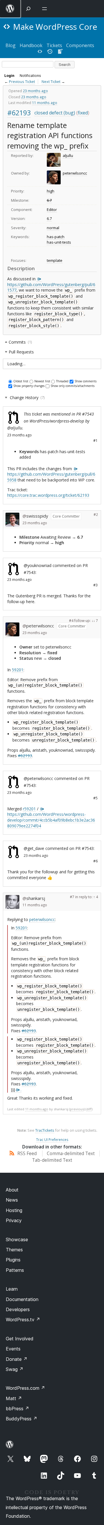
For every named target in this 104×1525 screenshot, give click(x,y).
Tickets (54, 45)
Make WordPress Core (55, 27)
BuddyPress (21, 1419)
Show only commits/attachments (72, 386)
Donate (16, 1359)
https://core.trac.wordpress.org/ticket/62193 (48, 495)
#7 (72, 896)
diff (89, 1109)
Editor (52, 209)
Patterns (15, 1270)
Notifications (30, 75)
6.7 (49, 200)
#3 (95, 585)
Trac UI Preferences (52, 1139)
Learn (12, 1289)
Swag (14, 1369)
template (54, 260)
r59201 (29, 808)
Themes (14, 1249)
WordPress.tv (23, 1319)
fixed (83, 113)
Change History (26, 397)
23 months (16, 435)
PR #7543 (85, 414)
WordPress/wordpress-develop (56, 421)
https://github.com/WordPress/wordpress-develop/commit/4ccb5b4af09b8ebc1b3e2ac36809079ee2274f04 (51, 819)
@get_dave (34, 848)
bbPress (17, 1408)
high (50, 191)
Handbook (31, 45)
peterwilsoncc (75, 173)
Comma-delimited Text (71, 1153)
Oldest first (20, 381)
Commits (20, 341)
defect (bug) (62, 113)
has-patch (55, 236)
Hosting (14, 1210)
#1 (95, 440)
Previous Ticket (22, 81)
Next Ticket (51, 81)
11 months (31, 905)
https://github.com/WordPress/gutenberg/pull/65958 (51, 477)
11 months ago (44, 102)
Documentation (22, 1299)
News (12, 1200)
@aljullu (14, 428)
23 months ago (35, 90)
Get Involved (20, 1338)
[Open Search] (28, 8)
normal (53, 227)
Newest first (42, 381)
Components (80, 45)
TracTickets (44, 1130)
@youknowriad (37, 565)
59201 (17, 669)
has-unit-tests (59, 242)
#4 (71, 620)
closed (41, 113)
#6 (95, 861)
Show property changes (28, 386)
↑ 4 (95, 896)
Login (9, 75)
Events (13, 1349)
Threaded (62, 381)
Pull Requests (21, 351)
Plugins (13, 1260)
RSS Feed (26, 1153)
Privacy (14, 1220)
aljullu (68, 155)
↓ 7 (95, 620)
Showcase (17, 1239)
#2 (96, 514)
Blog (10, 45)
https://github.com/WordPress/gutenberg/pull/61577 (51, 287)
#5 (95, 798)
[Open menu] (45, 8)
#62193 (19, 112)
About (12, 1190)
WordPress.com (25, 1388)
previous (77, 1109)
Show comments (85, 381)
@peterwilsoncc (38, 778)
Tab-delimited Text (52, 1160)
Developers (18, 1309)
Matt (14, 1398)
